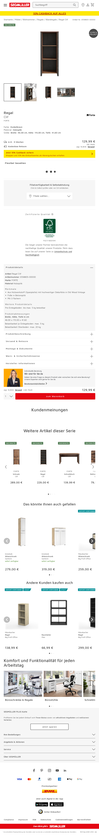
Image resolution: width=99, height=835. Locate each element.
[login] (88, 5)
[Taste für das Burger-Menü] (5, 4)
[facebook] (34, 771)
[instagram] (49, 771)
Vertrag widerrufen (87, 832)
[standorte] (83, 5)
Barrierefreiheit (84, 819)
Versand (91, 147)
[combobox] (9, 396)
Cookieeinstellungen (64, 819)
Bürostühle (51, 699)
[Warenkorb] (92, 5)
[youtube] (57, 771)
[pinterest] (41, 771)
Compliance (9, 819)
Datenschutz (46, 819)
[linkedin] (65, 771)
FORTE (6, 120)
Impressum (23, 819)
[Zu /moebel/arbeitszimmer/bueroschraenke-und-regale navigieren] (23, 684)
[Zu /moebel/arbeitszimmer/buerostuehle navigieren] (63, 684)
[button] (49, 196)
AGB (34, 819)
